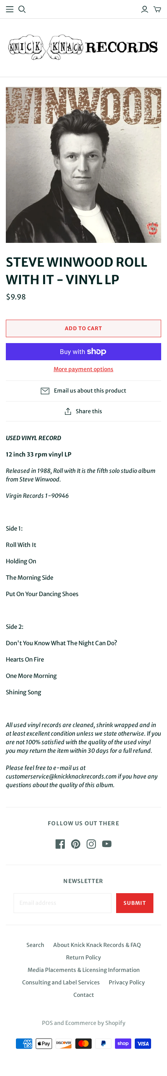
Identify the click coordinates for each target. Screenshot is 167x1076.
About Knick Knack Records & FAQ (97, 945)
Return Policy (83, 957)
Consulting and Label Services (61, 982)
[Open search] (22, 9)
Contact (83, 994)
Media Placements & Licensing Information (84, 969)
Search (35, 945)
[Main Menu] (10, 9)
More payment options (83, 369)
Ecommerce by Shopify (95, 1022)
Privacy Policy (127, 982)
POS (47, 1022)
